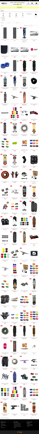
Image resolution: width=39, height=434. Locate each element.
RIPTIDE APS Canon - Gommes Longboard (24, 306)
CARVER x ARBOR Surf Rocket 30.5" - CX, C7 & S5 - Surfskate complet (14, 135)
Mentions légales (3, 424)
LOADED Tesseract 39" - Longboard (24, 244)
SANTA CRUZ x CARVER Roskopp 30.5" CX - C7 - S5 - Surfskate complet (15, 167)
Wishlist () (37, 0)
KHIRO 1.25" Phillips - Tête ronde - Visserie (24, 181)
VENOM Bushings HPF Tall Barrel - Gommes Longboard (15, 119)
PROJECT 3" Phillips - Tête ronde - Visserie (34, 368)
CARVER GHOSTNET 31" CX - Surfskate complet (34, 213)
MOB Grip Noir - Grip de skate (14, 72)
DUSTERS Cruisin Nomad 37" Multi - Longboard (34, 290)
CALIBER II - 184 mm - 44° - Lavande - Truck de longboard (24, 368)
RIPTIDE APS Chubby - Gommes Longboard (34, 275)
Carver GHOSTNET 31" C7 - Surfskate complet (14, 244)
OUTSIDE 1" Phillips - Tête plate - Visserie (5, 198)
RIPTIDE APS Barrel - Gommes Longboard (34, 322)
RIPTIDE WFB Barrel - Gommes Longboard (5, 150)
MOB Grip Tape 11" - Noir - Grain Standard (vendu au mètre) (5, 56)
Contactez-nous (3, 427)
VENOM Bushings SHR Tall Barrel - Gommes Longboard (24, 228)
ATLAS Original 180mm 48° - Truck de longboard (14, 414)
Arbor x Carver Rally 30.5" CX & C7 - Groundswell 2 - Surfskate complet (24, 73)
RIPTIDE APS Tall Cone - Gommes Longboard (34, 150)
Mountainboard (29, 14)
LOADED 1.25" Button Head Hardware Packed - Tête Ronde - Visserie (5, 384)
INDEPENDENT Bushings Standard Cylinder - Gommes (24, 353)
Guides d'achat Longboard (17, 424)
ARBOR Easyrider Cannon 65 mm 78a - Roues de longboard (34, 87)
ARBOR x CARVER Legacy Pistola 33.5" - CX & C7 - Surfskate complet (24, 88)
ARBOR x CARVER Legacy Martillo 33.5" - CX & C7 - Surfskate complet (5, 88)
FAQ (1, 426)
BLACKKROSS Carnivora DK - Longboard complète (5, 134)
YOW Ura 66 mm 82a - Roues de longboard (5, 181)
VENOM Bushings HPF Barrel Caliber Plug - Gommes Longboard (5, 261)
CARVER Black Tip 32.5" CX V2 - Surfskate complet (24, 213)
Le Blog (15, 427)
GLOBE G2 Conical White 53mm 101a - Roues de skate (24, 134)
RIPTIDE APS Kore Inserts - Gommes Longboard (15, 322)
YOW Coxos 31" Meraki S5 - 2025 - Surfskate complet (24, 399)
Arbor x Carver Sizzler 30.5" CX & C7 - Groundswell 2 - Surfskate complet (34, 73)
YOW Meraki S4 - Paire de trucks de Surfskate (24, 275)
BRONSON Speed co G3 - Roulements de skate (15, 306)
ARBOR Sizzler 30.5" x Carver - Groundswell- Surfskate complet (34, 134)
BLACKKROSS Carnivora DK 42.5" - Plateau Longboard (5, 104)
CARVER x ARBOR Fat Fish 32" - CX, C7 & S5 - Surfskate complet (24, 198)
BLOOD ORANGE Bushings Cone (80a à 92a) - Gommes (34, 119)
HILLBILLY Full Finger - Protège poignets (24, 383)
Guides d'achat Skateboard (17, 423)
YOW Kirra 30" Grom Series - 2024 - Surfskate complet (5, 414)
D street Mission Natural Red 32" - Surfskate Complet (5, 166)
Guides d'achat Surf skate (17, 425)
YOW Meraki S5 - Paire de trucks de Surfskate (34, 181)
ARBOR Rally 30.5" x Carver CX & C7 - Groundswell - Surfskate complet (34, 198)
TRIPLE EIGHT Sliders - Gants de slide (5, 322)
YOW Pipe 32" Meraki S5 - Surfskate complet (34, 228)
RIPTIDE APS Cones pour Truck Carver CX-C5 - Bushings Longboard (14, 276)
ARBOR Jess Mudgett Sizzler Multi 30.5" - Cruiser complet (34, 414)
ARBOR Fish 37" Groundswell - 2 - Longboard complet (24, 337)
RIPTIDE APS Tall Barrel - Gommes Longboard (34, 399)
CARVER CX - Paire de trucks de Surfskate (24, 119)
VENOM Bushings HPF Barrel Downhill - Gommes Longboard (14, 399)
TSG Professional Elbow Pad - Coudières (34, 166)
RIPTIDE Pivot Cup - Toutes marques (15, 150)
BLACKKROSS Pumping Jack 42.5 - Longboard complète (24, 40)
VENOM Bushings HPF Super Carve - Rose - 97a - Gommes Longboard (5, 353)
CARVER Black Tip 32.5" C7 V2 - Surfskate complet (14, 228)
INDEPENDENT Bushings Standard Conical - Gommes (24, 150)
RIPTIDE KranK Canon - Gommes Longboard (34, 383)
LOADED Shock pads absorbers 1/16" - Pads (34, 260)
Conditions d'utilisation (4, 425)
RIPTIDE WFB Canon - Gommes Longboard (5, 290)
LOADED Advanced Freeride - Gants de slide (14, 181)
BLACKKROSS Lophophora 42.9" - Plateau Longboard (24, 104)
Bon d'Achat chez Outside (34, 39)
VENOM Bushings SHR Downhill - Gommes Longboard (5, 399)
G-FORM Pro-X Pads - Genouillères (24, 166)
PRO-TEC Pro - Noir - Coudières (5, 228)
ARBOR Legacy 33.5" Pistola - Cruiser (34, 306)
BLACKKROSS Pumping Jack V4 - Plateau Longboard (15, 87)
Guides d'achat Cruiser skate (17, 426)
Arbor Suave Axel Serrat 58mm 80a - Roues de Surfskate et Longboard (5, 338)
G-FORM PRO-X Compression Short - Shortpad (5, 368)
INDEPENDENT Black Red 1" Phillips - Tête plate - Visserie (5, 213)
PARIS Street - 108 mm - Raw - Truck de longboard (5, 275)
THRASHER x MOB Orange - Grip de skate (14, 353)
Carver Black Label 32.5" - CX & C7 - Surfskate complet (15, 290)
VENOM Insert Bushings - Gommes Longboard (15, 213)
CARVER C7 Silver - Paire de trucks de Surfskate (14, 198)
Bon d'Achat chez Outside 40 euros (14, 56)
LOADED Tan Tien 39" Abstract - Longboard (34, 337)
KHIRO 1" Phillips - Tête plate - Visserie (5, 244)
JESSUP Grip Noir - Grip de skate (5, 39)
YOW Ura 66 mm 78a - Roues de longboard (14, 368)
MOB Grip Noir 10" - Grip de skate (15, 39)
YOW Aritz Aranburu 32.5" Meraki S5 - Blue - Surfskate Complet (15, 383)
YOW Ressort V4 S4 (34, 352)
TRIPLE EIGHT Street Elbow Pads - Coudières (5, 306)
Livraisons (2, 423)
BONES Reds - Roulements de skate (33, 244)
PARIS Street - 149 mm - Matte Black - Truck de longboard (34, 104)
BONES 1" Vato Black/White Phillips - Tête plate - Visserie (24, 290)
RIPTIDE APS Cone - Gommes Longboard (24, 322)
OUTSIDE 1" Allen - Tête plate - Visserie (14, 260)
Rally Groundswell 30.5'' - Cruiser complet (15, 337)
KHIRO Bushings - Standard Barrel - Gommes (5, 72)
